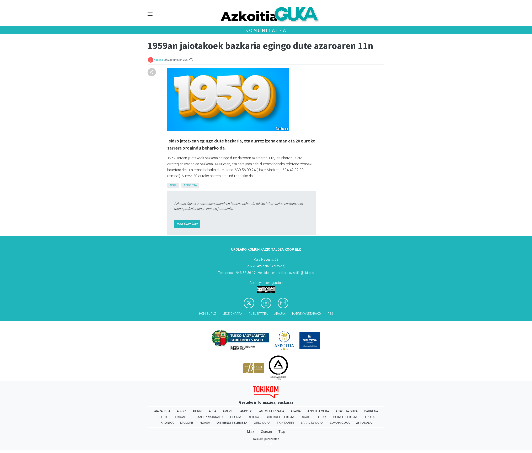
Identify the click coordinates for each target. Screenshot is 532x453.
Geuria (235, 417)
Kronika (167, 422)
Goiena (253, 417)
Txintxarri (285, 422)
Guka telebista (345, 417)
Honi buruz (207, 314)
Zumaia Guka (340, 422)
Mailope (186, 422)
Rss (330, 314)
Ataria (296, 411)
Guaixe (306, 417)
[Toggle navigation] (150, 14)
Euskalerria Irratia (207, 417)
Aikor (181, 411)
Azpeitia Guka (318, 411)
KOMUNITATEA (266, 30)
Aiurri (197, 411)
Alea (212, 411)
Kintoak (158, 59)
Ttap (281, 431)
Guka (322, 417)
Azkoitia (190, 185)
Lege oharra (232, 314)
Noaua (205, 422)
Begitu (163, 417)
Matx (250, 431)
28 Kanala (364, 422)
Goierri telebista (280, 417)
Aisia (172, 185)
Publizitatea (258, 314)
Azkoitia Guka (347, 411)
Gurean (266, 431)
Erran (180, 417)
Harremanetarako (306, 314)
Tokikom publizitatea (266, 439)
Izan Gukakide (187, 224)
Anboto (246, 411)
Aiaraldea (162, 411)
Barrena (371, 411)
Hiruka (369, 417)
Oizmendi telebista (232, 422)
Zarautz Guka (312, 422)
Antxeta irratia (271, 411)
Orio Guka (262, 422)
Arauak (280, 314)
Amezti (228, 411)
